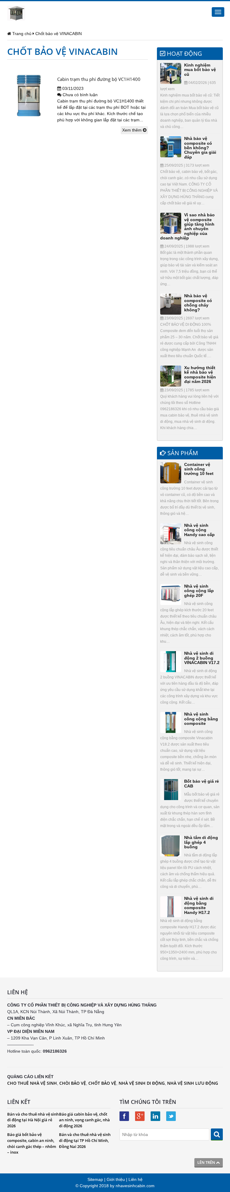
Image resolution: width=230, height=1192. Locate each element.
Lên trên (206, 1162)
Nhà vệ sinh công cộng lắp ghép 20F (199, 591)
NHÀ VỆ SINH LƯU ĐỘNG (192, 1083)
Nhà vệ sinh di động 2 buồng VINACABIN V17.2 (202, 658)
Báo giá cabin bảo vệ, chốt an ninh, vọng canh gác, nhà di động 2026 (84, 1119)
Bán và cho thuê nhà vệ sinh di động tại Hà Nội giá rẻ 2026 (33, 1119)
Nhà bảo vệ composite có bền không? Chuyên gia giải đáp (200, 147)
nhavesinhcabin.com (135, 1185)
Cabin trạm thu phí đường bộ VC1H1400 (98, 79)
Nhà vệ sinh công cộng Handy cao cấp (199, 530)
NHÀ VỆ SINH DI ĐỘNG (142, 1083)
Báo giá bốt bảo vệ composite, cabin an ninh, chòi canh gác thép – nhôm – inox (31, 1143)
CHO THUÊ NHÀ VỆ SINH (32, 1083)
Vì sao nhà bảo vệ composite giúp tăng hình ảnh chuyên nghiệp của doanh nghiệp (187, 226)
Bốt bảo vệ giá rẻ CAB (201, 783)
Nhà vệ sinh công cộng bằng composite (201, 719)
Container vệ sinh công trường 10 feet (199, 469)
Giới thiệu (116, 1179)
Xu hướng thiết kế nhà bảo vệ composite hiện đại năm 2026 (200, 374)
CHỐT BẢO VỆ (102, 1083)
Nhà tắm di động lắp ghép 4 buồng (201, 842)
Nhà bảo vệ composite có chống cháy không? (198, 302)
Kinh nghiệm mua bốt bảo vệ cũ (200, 70)
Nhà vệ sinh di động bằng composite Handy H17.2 (199, 905)
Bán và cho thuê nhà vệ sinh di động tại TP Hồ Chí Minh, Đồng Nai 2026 (85, 1140)
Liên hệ (135, 1179)
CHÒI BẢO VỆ (72, 1083)
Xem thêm (132, 130)
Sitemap (95, 1179)
